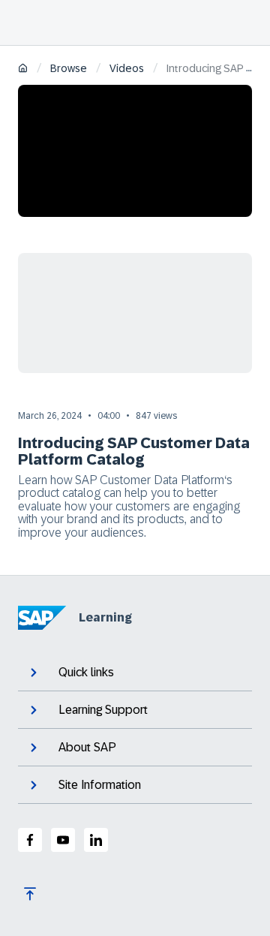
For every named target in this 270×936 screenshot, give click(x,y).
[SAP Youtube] (63, 840)
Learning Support (103, 709)
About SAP (87, 747)
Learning (105, 617)
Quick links (86, 672)
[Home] (23, 69)
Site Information (99, 784)
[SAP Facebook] (30, 840)
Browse (68, 68)
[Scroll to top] (30, 894)
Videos (127, 68)
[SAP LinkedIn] (96, 840)
